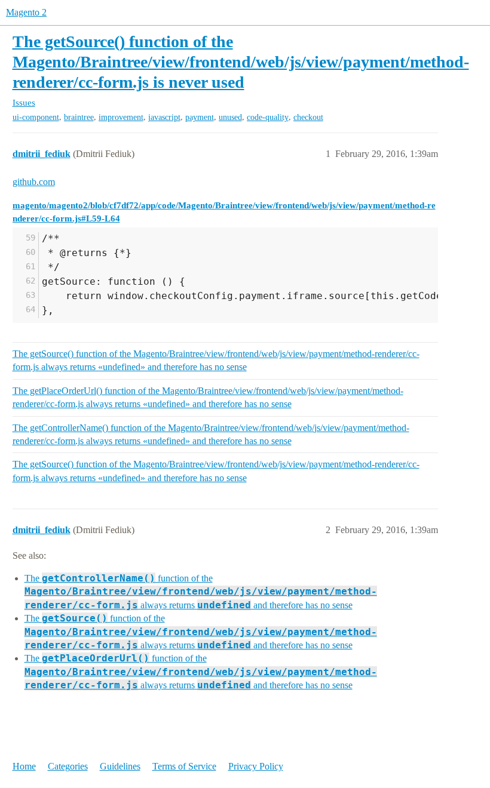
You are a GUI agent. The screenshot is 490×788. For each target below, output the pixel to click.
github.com (34, 182)
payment (199, 117)
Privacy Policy (255, 766)
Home (24, 766)
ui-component (36, 117)
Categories (68, 766)
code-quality (268, 117)
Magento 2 (26, 12)
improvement (121, 117)
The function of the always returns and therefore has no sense (200, 591)
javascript (164, 117)
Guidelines (120, 766)
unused (230, 117)
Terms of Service (184, 766)
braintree (79, 117)
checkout (308, 117)
